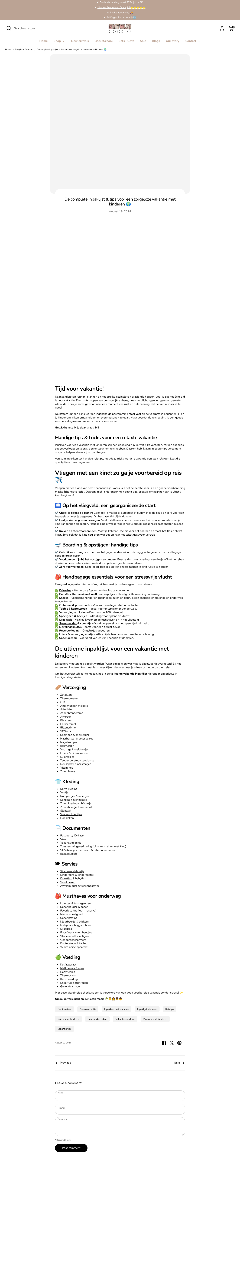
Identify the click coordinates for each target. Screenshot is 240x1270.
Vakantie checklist (125, 1019)
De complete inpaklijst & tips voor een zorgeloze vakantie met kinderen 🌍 (71, 49)
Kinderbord (67, 875)
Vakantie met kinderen (155, 1019)
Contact (191, 41)
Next (177, 1063)
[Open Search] (8, 28)
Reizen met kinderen (68, 1019)
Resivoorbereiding (97, 1019)
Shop (58, 41)
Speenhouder (68, 623)
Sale (143, 41)
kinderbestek (86, 875)
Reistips (169, 1009)
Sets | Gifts (126, 41)
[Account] (222, 28)
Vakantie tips (64, 1029)
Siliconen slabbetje (72, 871)
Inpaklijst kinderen (147, 1009)
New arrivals (80, 41)
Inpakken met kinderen (116, 1009)
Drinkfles (66, 878)
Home (43, 41)
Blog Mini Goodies (24, 49)
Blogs (156, 41)
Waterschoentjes (71, 814)
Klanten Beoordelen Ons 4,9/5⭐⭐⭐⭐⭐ (121, 7)
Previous (65, 1063)
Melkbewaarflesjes (72, 968)
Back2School (104, 41)
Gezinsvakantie (88, 1009)
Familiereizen (64, 1009)
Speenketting (68, 918)
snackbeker (147, 598)
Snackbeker (67, 882)
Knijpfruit (66, 983)
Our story (172, 41)
